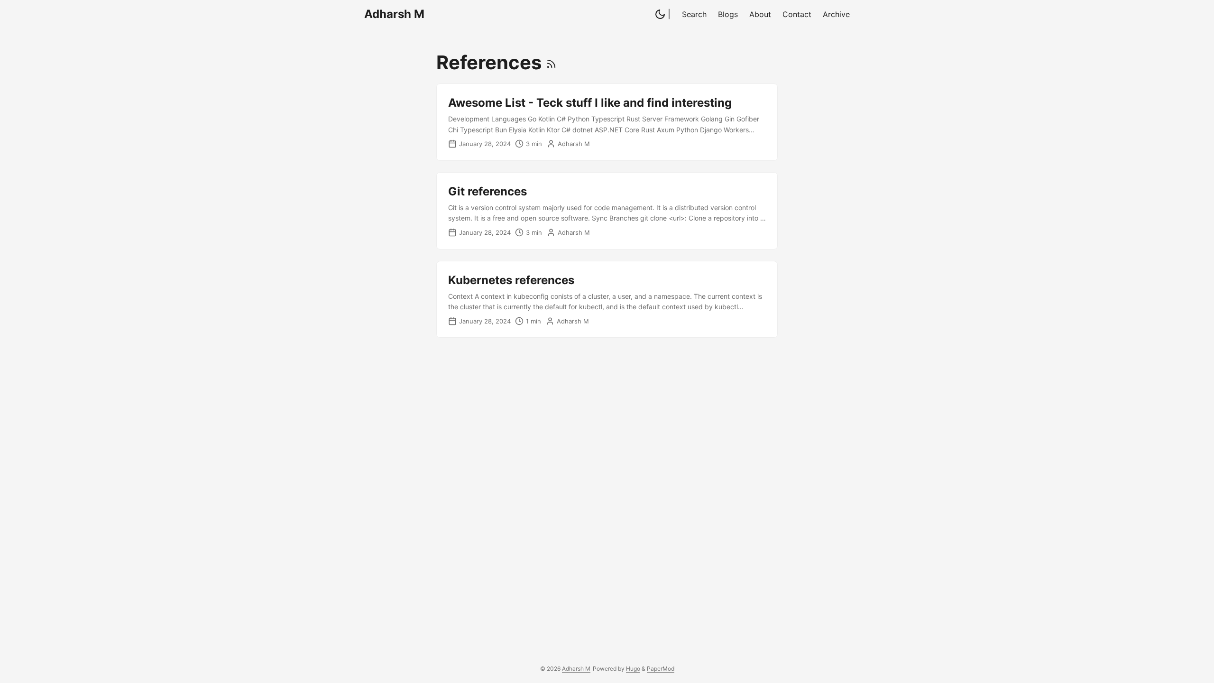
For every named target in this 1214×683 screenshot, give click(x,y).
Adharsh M (394, 14)
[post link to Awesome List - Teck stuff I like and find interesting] (607, 122)
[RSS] (551, 62)
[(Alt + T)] (660, 15)
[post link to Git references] (607, 211)
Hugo (633, 668)
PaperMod (660, 668)
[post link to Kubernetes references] (607, 299)
